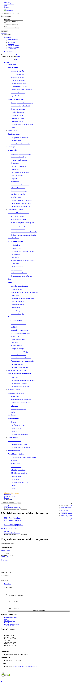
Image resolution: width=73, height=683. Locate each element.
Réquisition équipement (13, 524)
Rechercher (4, 31)
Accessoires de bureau (18, 324)
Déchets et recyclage (18, 109)
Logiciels (14, 178)
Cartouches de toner (17, 216)
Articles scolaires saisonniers (20, 333)
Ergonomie (15, 169)
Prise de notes (15, 308)
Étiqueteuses (15, 257)
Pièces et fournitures (18, 229)
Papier (10, 282)
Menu (17, 55)
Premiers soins (16, 141)
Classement (15, 336)
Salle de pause (13, 67)
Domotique (15, 163)
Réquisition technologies (19, 191)
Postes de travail (16, 476)
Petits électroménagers (18, 83)
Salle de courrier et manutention (19, 374)
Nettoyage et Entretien (16, 99)
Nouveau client (12, 48)
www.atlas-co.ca (32, 666)
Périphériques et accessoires (20, 185)
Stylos (13, 412)
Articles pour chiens (17, 74)
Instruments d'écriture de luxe (21, 403)
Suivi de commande (13, 47)
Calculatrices (15, 245)
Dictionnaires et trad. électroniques (22, 251)
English (6, 7)
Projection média (16, 270)
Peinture (14, 431)
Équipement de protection (19, 137)
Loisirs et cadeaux (14, 441)
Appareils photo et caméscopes (21, 154)
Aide (5, 5)
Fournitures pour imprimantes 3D (22, 226)
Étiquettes (14, 342)
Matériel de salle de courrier (20, 386)
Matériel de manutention (19, 383)
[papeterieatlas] (8, 10)
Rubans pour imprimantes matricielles (23, 235)
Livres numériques (17, 175)
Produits (6, 62)
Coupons (6, 498)
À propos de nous (9, 4)
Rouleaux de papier (17, 314)
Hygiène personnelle (18, 115)
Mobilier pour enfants (18, 470)
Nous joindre (8, 2)
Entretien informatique (18, 166)
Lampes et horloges (17, 348)
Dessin (13, 422)
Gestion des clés (16, 345)
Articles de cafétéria (17, 71)
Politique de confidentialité (11, 624)
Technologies (12, 150)
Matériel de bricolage (18, 425)
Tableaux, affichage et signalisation (22, 361)
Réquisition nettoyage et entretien (22, 124)
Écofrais (6, 622)
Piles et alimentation (18, 188)
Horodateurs (15, 263)
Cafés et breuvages (17, 77)
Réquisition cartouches (13, 520)
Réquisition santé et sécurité (20, 144)
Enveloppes (15, 295)
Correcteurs (15, 396)
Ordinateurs (15, 182)
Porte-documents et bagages (20, 352)
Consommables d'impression (18, 213)
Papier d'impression (17, 304)
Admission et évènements (19, 330)
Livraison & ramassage (10, 617)
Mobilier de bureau (9, 496)
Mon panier (11, 44)
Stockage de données (18, 194)
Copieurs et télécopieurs (19, 160)
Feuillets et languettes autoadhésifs (22, 298)
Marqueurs (14, 406)
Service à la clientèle (13, 45)
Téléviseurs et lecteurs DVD (20, 206)
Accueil (6, 506)
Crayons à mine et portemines (21, 399)
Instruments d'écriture (16, 393)
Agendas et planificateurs (19, 286)
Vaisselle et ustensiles (18, 93)
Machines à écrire (17, 267)
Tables (13, 488)
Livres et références (17, 301)
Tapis (13, 127)
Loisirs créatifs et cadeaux (19, 444)
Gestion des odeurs (17, 112)
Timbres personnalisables (19, 367)
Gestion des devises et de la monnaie (23, 260)
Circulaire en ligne (9, 621)
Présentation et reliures (18, 355)
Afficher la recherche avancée (9, 528)
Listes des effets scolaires (11, 493)
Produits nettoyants (17, 118)
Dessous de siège (16, 467)
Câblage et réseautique (18, 157)
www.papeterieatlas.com (20, 666)
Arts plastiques (13, 418)
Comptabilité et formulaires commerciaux (24, 292)
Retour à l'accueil (5, 550)
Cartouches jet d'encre (18, 219)
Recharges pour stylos (18, 409)
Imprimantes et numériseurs (20, 172)
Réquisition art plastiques (19, 434)
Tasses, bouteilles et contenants (21, 90)
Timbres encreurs (17, 364)
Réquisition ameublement (19, 482)
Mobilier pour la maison (19, 473)
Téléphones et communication (21, 203)
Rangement (15, 479)
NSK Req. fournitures (13, 518)
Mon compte (11, 42)
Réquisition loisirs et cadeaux (20, 447)
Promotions (7, 494)
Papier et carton (16, 428)
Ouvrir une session (13, 39)
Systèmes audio (16, 197)
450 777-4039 (5, 557)
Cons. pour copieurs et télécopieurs (22, 222)
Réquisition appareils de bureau (21, 276)
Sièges (13, 485)
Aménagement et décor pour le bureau (23, 457)
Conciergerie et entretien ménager (22, 103)
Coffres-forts (15, 464)
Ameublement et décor (16, 454)
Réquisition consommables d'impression (24, 232)
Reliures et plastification (19, 273)
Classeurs (14, 460)
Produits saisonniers (17, 121)
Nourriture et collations (18, 80)
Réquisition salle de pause (19, 87)
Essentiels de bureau (18, 339)
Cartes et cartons (16, 289)
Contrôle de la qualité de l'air (20, 106)
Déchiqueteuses (16, 248)
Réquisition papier (17, 311)
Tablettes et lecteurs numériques (21, 200)
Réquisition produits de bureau (21, 358)
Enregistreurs (15, 254)
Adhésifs (14, 327)
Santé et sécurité (13, 134)
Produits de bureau (15, 320)
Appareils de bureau (15, 241)
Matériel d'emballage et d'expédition (23, 380)
